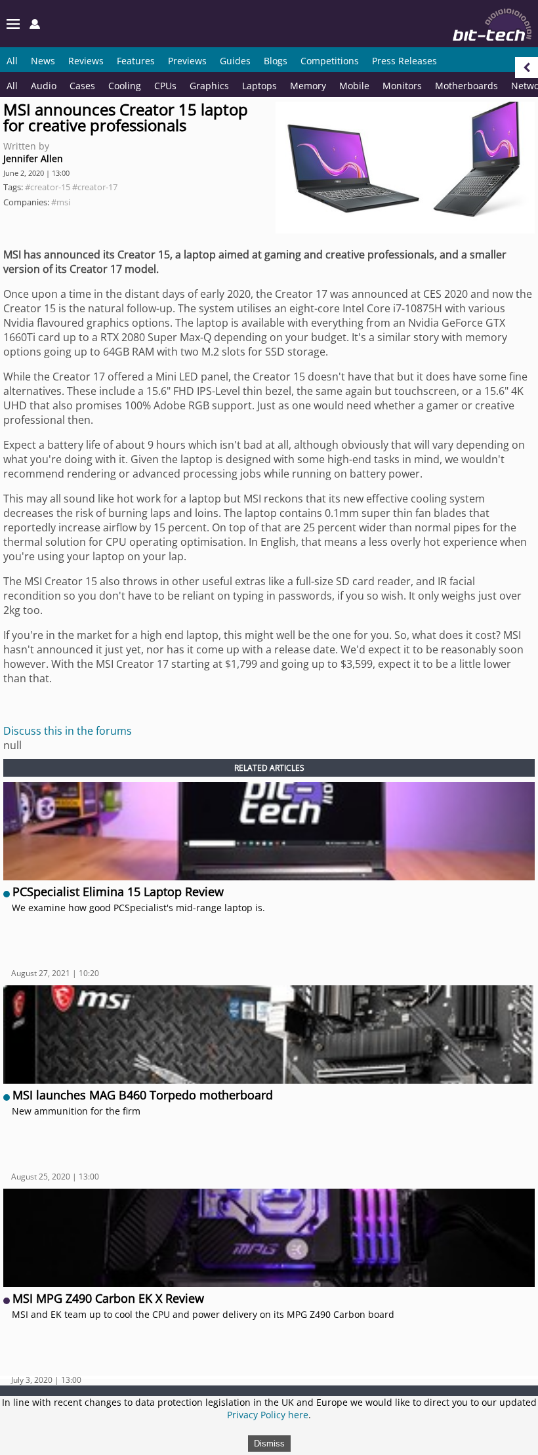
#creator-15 (47, 187)
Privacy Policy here (267, 1414)
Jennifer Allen (33, 158)
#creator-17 (94, 187)
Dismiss (269, 1443)
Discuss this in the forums (67, 731)
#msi (60, 202)
